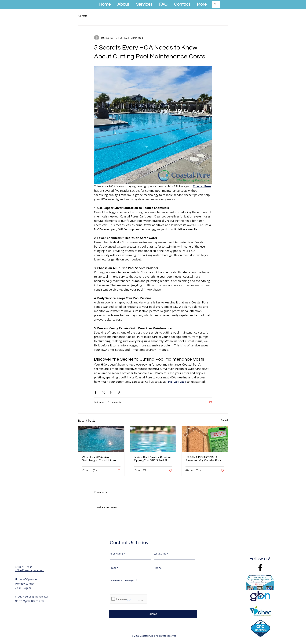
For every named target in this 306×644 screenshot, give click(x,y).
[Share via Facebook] (95, 392)
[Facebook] (260, 567)
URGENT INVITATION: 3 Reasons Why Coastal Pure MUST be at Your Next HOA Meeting (204, 459)
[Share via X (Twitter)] (103, 392)
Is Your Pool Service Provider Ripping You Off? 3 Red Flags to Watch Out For (153, 459)
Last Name (160, 553)
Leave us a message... (122, 580)
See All (224, 420)
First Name (116, 553)
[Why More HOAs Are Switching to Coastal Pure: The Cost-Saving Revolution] (101, 439)
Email (113, 568)
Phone (158, 568)
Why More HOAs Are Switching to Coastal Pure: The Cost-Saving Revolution (100, 459)
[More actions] (210, 38)
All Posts (82, 15)
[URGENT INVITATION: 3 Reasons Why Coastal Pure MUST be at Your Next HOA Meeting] (205, 439)
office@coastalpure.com (29, 570)
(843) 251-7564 (23, 567)
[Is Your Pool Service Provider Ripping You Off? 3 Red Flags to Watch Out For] (153, 439)
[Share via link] (118, 392)
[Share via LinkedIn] (111, 392)
